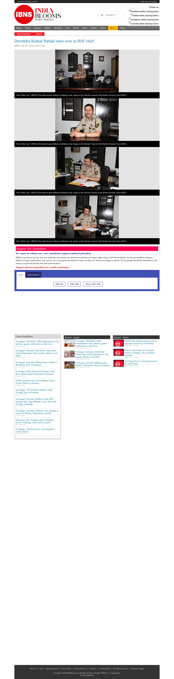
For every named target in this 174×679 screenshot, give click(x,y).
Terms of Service (80, 669)
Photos (113, 28)
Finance (37, 28)
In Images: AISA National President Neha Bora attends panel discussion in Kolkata (35, 372)
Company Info (115, 673)
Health (94, 28)
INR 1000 (74, 284)
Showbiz (58, 28)
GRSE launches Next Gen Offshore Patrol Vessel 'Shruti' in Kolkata (35, 381)
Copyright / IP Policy (100, 673)
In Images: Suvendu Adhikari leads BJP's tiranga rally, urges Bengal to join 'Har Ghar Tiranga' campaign (36, 401)
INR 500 (59, 284)
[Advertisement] (55, 316)
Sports (47, 28)
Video (122, 28)
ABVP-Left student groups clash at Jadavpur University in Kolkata (140, 342)
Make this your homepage (148, 1)
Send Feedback (105, 669)
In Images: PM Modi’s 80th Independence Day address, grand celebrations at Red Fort (37, 342)
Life (67, 28)
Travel (103, 28)
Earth (84, 28)
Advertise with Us (52, 669)
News (27, 28)
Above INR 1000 (93, 284)
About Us (33, 669)
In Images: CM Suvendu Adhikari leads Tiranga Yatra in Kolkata (34, 391)
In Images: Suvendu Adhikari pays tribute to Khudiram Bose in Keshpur (36, 363)
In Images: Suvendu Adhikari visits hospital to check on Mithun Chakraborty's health (37, 412)
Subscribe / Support (137, 669)
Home (19, 28)
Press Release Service (120, 669)
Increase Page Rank (87, 675)
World (76, 28)
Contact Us (93, 669)
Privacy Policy (66, 669)
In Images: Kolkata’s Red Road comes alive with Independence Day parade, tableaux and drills (36, 353)
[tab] (20, 275)
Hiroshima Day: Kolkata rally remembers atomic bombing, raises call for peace (35, 421)
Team (41, 669)
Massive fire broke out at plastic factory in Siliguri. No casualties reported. (139, 353)
